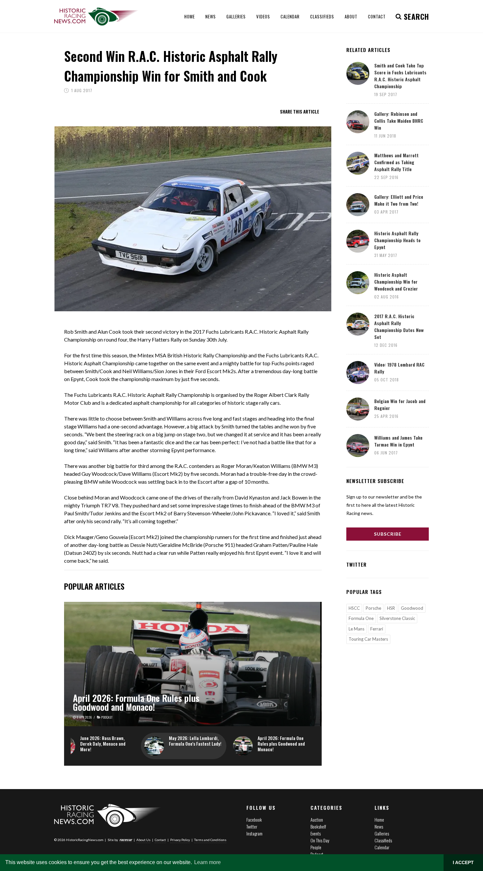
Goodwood (412, 608)
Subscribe (388, 534)
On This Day (319, 840)
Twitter (251, 826)
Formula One (361, 618)
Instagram (254, 833)
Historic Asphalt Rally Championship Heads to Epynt (397, 240)
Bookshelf (318, 826)
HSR (391, 608)
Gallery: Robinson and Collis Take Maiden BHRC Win (398, 120)
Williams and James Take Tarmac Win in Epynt (398, 441)
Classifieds (383, 840)
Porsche (373, 608)
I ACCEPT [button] (463, 862)
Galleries (382, 833)
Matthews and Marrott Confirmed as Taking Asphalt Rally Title (396, 162)
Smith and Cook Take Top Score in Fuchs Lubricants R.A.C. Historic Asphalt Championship (400, 76)
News (379, 826)
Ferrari (376, 628)
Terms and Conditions (210, 840)
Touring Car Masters (368, 639)
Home (379, 819)
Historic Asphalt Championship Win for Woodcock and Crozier (396, 281)
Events (315, 833)
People (315, 847)
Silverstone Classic (397, 618)
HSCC (354, 608)
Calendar (382, 847)
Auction (316, 819)
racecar (126, 840)
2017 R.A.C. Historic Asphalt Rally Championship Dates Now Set (399, 326)
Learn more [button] (207, 862)
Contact (160, 840)
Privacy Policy (180, 840)
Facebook (254, 819)
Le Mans (356, 628)
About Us (143, 840)
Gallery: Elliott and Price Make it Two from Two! (398, 200)
